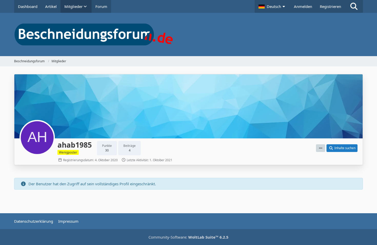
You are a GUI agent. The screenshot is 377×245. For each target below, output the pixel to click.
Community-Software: (188, 237)
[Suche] (354, 6)
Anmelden (303, 6)
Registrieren (330, 6)
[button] (272, 6)
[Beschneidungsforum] (188, 34)
